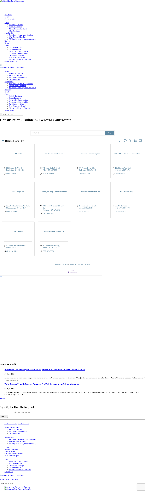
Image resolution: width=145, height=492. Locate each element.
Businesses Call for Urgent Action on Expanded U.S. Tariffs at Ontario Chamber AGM (45, 369)
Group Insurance (15, 49)
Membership (9, 33)
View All (3, 398)
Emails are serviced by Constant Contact (16, 424)
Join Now (8, 15)
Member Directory (11, 449)
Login (7, 17)
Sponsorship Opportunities (18, 53)
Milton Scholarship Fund (18, 29)
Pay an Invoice (10, 19)
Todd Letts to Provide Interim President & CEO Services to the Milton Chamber (42, 384)
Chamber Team (14, 31)
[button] (3, 141)
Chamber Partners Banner (14, 453)
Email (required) (6, 412)
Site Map (15, 479)
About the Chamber (16, 25)
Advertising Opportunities (18, 51)
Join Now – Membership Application (22, 439)
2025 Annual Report (12, 456)
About (7, 23)
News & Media (10, 451)
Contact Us (72, 265)
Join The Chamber (84, 265)
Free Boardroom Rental (17, 57)
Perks (6, 45)
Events (7, 43)
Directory (8, 41)
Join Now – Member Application (21, 35)
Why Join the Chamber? (17, 37)
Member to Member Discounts (20, 59)
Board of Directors (15, 27)
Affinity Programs (15, 47)
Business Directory (61, 265)
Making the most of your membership (22, 39)
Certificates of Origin (16, 55)
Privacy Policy (5, 479)
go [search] (110, 133)
